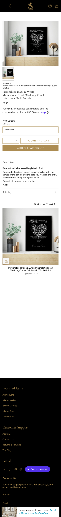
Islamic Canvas (10, 405)
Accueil (6, 83)
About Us (7, 434)
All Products (8, 394)
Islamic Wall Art (10, 400)
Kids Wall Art (9, 416)
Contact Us (8, 439)
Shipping (7, 192)
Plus (5, 185)
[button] (11, 6)
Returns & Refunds (12, 444)
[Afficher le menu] (4, 6)
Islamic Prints (9, 411)
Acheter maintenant (30, 148)
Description (8, 162)
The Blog (7, 450)
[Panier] (56, 6)
